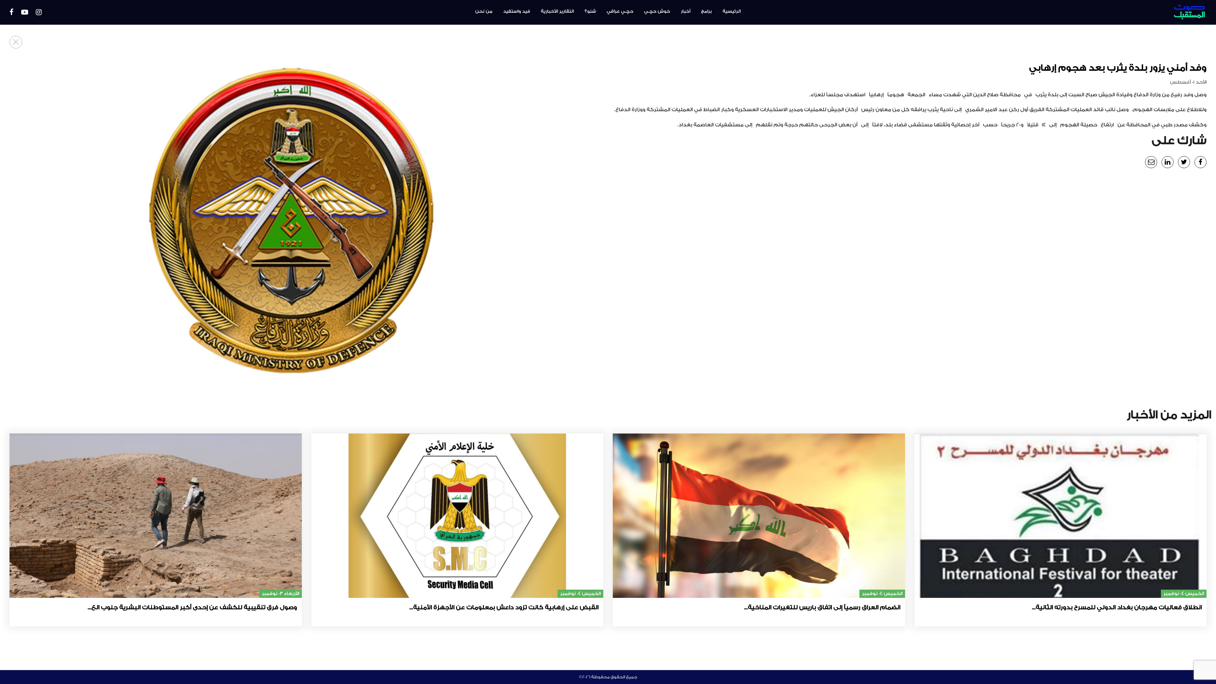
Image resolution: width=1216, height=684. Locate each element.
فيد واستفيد (516, 11)
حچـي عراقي (620, 11)
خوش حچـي (657, 11)
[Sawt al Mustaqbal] (1110, 12)
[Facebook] (12, 12)
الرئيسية (732, 11)
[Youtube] (24, 12)
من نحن (483, 11)
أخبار (685, 11)
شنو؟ (590, 11)
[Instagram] (39, 12)
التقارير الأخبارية (557, 11)
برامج (706, 11)
